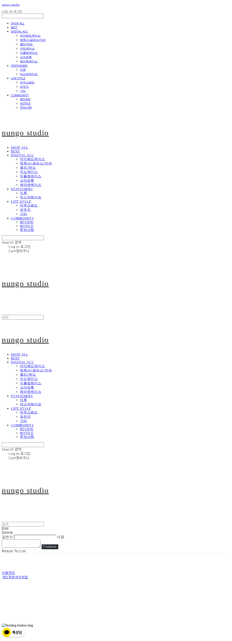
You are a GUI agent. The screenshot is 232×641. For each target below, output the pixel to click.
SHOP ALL (17, 23)
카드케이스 (27, 48)
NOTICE (25, 103)
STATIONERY (19, 66)
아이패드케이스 (30, 35)
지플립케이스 (29, 53)
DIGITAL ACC (19, 31)
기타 (23, 91)
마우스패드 (27, 82)
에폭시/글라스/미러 (33, 40)
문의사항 (26, 107)
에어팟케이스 (29, 61)
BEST (14, 27)
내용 (60, 537)
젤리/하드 (26, 44)
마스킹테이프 (29, 74)
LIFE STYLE (18, 78)
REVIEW (25, 99)
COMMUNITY (20, 95)
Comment (49, 546)
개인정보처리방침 (15, 577)
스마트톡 (26, 57)
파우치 (24, 87)
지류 (23, 70)
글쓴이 (7, 537)
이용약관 (8, 573)
